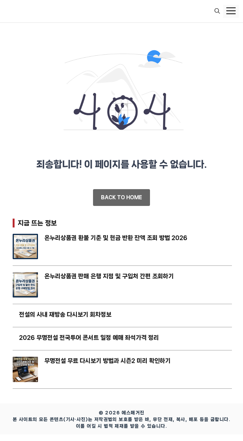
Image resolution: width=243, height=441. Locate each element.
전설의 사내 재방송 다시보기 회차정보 (65, 314)
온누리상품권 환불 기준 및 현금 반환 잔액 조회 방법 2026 (115, 238)
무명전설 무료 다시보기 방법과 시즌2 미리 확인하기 (107, 361)
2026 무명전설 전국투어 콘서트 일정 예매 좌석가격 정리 (89, 338)
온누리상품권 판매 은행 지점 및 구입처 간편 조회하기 (109, 276)
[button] (217, 11)
